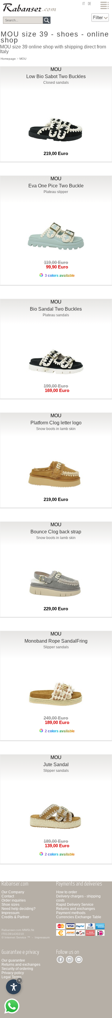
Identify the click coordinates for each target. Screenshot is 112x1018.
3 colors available (59, 276)
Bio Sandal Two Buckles (56, 309)
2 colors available (59, 731)
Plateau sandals (56, 315)
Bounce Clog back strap (55, 531)
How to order (66, 892)
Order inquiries (13, 900)
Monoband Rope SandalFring (56, 641)
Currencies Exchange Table (78, 917)
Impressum (10, 913)
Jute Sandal (56, 764)
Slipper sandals (56, 647)
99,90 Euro (56, 267)
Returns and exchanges (75, 909)
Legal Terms (11, 977)
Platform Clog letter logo (56, 422)
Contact (7, 896)
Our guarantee (13, 960)
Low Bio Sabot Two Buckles (56, 76)
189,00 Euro (55, 722)
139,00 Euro (55, 845)
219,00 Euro (56, 153)
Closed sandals (56, 82)
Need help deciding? (18, 909)
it (83, 4)
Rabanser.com (11, 930)
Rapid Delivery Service (74, 904)
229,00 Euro (56, 608)
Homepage (8, 58)
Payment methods (70, 913)
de (89, 4)
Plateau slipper (56, 192)
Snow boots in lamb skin (56, 429)
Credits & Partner (15, 917)
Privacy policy (12, 973)
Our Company (12, 892)
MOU (22, 58)
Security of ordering (17, 969)
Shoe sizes (10, 904)
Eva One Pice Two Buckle (56, 185)
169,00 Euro (55, 390)
